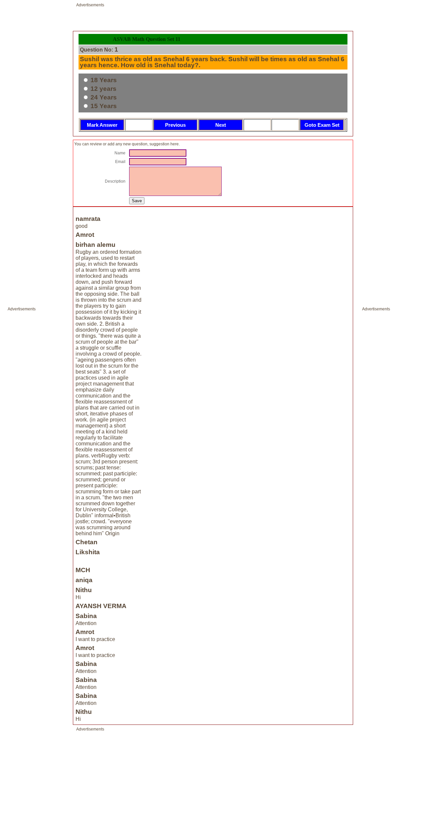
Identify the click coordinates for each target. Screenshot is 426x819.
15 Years (103, 105)
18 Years (103, 80)
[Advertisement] (27, 413)
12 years (102, 88)
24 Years (103, 97)
